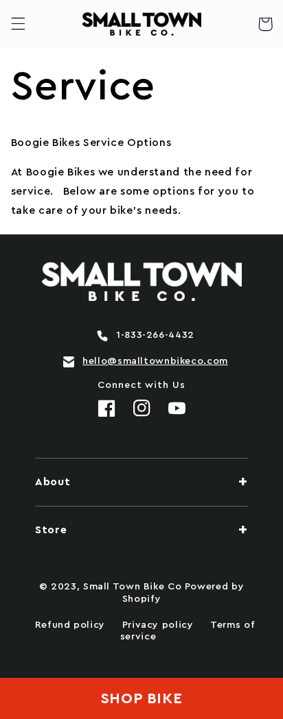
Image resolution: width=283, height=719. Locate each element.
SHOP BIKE (142, 698)
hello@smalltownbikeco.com (155, 361)
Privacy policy (158, 625)
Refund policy (70, 625)
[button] (18, 24)
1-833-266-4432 (155, 335)
